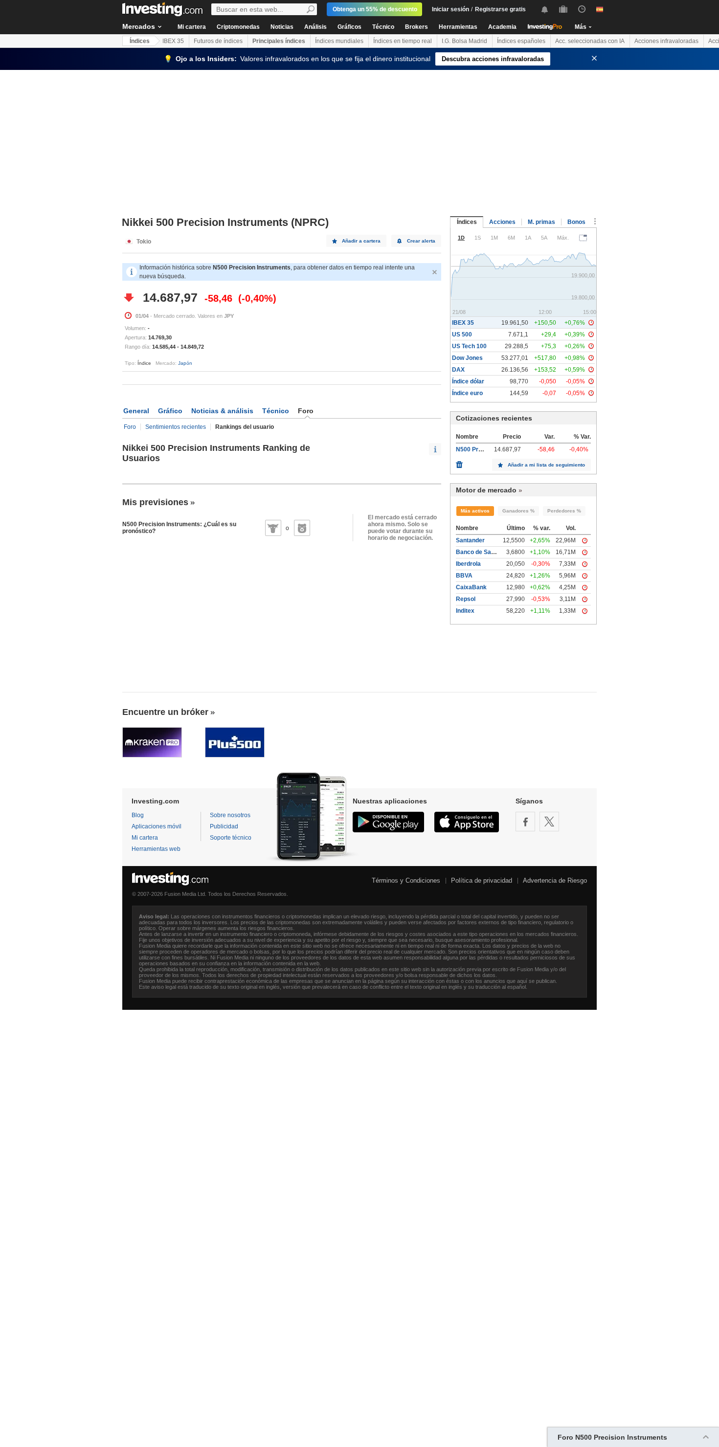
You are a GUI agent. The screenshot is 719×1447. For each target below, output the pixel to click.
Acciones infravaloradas (666, 41)
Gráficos (349, 26)
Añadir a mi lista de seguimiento (546, 464)
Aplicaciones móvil (156, 826)
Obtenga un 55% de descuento (375, 9)
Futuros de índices (218, 41)
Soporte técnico (230, 837)
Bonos (576, 222)
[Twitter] (549, 821)
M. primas (541, 222)
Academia (502, 26)
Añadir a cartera (361, 241)
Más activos (475, 510)
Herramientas (458, 26)
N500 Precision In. (481, 449)
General (136, 411)
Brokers (416, 26)
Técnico (383, 26)
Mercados (138, 26)
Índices (140, 41)
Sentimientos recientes (175, 426)
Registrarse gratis (500, 9)
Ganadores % (518, 510)
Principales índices (278, 41)
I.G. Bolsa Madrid (464, 41)
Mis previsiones (155, 502)
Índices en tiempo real (402, 41)
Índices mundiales (339, 41)
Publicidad (224, 826)
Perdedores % (564, 510)
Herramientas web (156, 849)
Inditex (465, 610)
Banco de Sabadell (482, 552)
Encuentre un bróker (165, 712)
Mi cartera (192, 26)
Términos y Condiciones (406, 880)
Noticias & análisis (222, 411)
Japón (185, 363)
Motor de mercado (486, 490)
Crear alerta (421, 241)
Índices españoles (521, 41)
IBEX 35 (173, 41)
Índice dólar (468, 381)
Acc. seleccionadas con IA (590, 41)
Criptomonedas (238, 26)
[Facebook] (525, 821)
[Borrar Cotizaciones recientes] (459, 462)
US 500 (462, 334)
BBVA (464, 575)
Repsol (465, 599)
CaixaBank (471, 587)
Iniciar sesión (450, 9)
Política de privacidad (481, 880)
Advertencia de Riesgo (555, 880)
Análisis (315, 26)
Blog (138, 815)
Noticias (281, 26)
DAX (458, 369)
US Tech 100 (469, 346)
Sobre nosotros (230, 815)
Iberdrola (468, 563)
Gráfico (170, 411)
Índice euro (467, 393)
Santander (470, 540)
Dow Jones (467, 358)
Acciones (502, 222)
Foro (130, 426)
